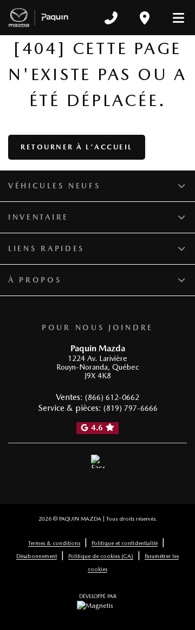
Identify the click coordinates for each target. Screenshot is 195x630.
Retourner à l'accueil (77, 147)
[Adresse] (144, 17)
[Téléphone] (111, 17)
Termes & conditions (54, 543)
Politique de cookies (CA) (100, 556)
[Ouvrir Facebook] (98, 462)
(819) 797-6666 (130, 408)
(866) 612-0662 (112, 397)
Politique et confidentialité (125, 543)
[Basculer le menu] (173, 17)
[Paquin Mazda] (38, 17)
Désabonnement (36, 556)
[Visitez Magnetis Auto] (98, 605)
